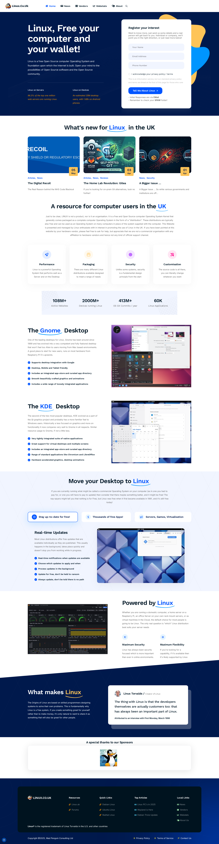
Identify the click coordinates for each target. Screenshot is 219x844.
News (67, 6)
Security (151, 178)
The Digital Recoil (39, 183)
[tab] (53, 517)
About (119, 6)
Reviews (104, 178)
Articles (31, 178)
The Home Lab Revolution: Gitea (105, 183)
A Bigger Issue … (150, 183)
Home (52, 6)
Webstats (101, 6)
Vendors (83, 6)
